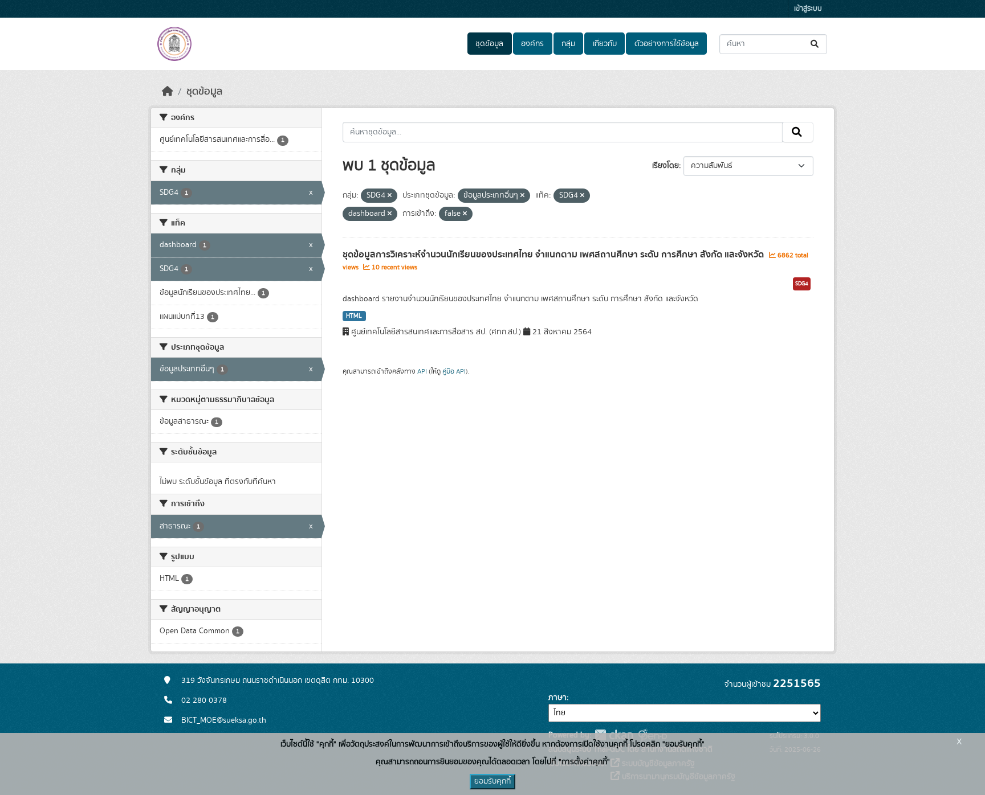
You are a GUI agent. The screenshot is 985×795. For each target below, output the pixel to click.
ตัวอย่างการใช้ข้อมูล (666, 44)
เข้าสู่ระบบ (808, 8)
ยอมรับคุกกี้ (492, 781)
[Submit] (815, 44)
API (422, 371)
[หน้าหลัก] (167, 91)
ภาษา (557, 697)
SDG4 (801, 284)
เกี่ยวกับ (605, 44)
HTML (354, 316)
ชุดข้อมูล (489, 44)
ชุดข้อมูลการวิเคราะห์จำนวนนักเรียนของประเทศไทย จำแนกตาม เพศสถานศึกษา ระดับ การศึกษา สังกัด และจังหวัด (554, 254)
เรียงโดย (665, 165)
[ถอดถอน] (390, 195)
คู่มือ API (454, 371)
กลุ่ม (568, 44)
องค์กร (532, 44)
